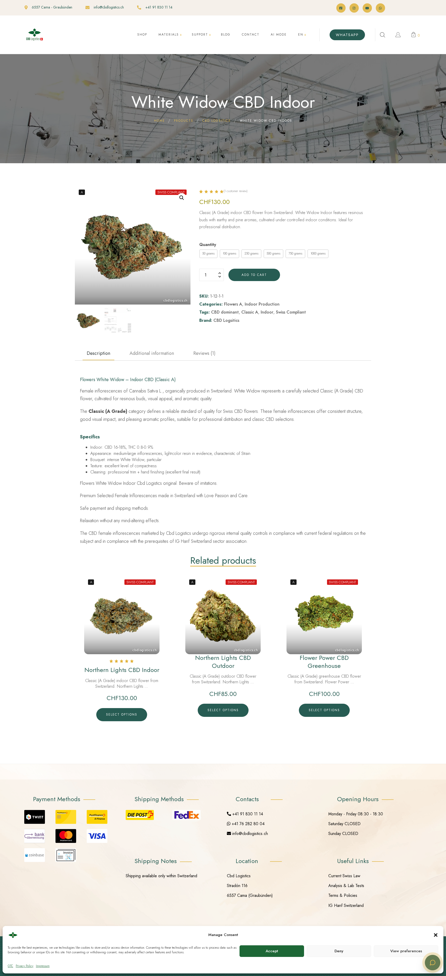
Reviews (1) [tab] (204, 353)
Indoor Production (262, 304)
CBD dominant (225, 312)
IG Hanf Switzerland (346, 905)
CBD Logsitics (226, 320)
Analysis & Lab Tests (346, 886)
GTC (10, 966)
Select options (121, 714)
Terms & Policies (342, 895)
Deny (338, 951)
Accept (272, 951)
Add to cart (254, 275)
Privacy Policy (24, 966)
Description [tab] (98, 353)
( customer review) (236, 191)
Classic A (249, 312)
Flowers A (233, 304)
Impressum (43, 966)
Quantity (207, 245)
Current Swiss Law (344, 876)
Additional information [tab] (152, 353)
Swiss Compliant (291, 312)
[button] (435, 935)
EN (300, 34)
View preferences (406, 951)
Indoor (267, 312)
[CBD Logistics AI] (432, 962)
